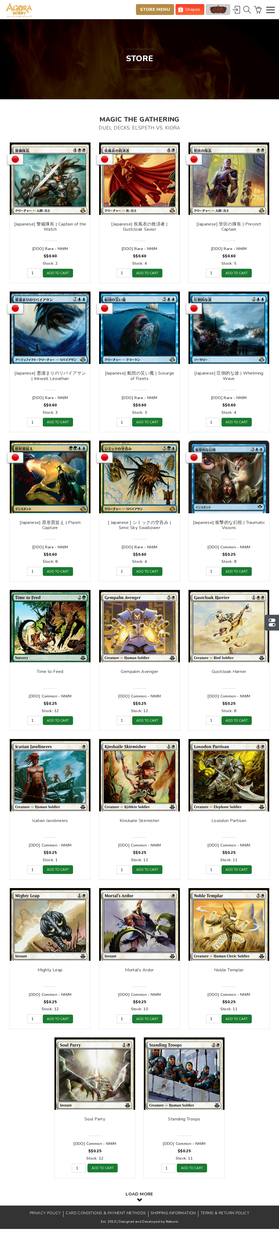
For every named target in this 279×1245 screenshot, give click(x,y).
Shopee (192, 10)
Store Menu (155, 10)
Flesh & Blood (218, 9)
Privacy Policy (45, 1213)
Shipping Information (173, 1213)
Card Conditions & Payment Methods (106, 1213)
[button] (270, 10)
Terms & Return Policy (225, 1213)
